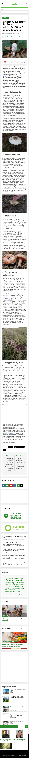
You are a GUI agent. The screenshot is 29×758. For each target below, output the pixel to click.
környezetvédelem (14, 586)
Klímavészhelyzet (13, 710)
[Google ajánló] (15, 36)
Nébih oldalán (11, 433)
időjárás (12, 582)
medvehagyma (8, 588)
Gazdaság (11, 723)
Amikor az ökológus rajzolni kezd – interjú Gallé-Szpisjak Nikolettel (19, 741)
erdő (21, 578)
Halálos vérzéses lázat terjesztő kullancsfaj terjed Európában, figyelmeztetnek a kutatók (13, 550)
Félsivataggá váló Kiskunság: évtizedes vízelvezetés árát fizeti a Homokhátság (18, 707)
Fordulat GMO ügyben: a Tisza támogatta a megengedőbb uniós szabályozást (17, 697)
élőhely (8, 298)
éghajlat (5, 76)
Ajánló (11, 700)
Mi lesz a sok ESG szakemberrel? (17, 721)
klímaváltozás (13, 584)
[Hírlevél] (19, 36)
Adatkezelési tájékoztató (10, 755)
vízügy (18, 593)
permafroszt (12, 589)
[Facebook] (11, 36)
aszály (17, 578)
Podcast (5, 615)
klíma (6, 584)
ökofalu (22, 593)
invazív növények (19, 582)
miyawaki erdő (13, 588)
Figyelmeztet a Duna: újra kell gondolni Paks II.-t (18, 690)
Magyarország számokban (10, 641)
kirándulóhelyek (21, 584)
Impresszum (22, 755)
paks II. (6, 590)
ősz (5, 450)
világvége (8, 593)
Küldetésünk (10, 753)
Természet (5, 17)
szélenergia (8, 591)
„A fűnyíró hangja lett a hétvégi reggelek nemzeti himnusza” (16, 715)
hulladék (7, 582)
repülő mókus (17, 589)
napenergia (20, 588)
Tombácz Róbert (8, 33)
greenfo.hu (8, 539)
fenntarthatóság (14, 580)
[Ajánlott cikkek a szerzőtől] (4, 36)
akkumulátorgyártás (10, 578)
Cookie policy (18, 753)
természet (16, 591)
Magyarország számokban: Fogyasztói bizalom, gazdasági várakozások (12, 645)
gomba (11, 447)
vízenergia (11, 593)
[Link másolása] (7, 36)
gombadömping (20, 447)
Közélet (11, 692)
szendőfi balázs (22, 589)
